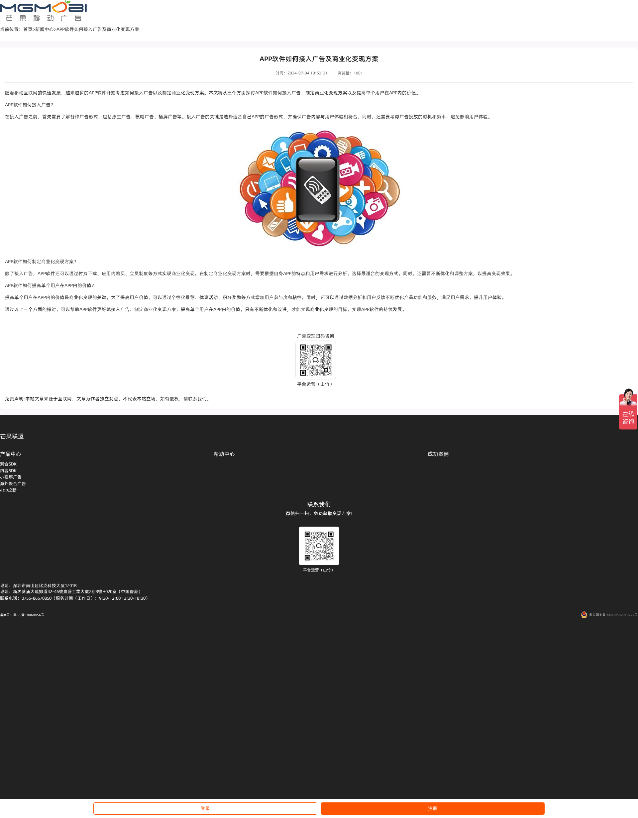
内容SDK (8, 470)
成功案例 (438, 454)
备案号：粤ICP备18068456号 (22, 614)
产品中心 (10, 454)
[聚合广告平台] (43, 10)
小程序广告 (11, 477)
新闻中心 (44, 29)
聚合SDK (8, 464)
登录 (205, 808)
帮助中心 (224, 454)
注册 (432, 808)
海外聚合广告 (13, 483)
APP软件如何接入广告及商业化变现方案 (97, 29)
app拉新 (8, 490)
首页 (28, 29)
